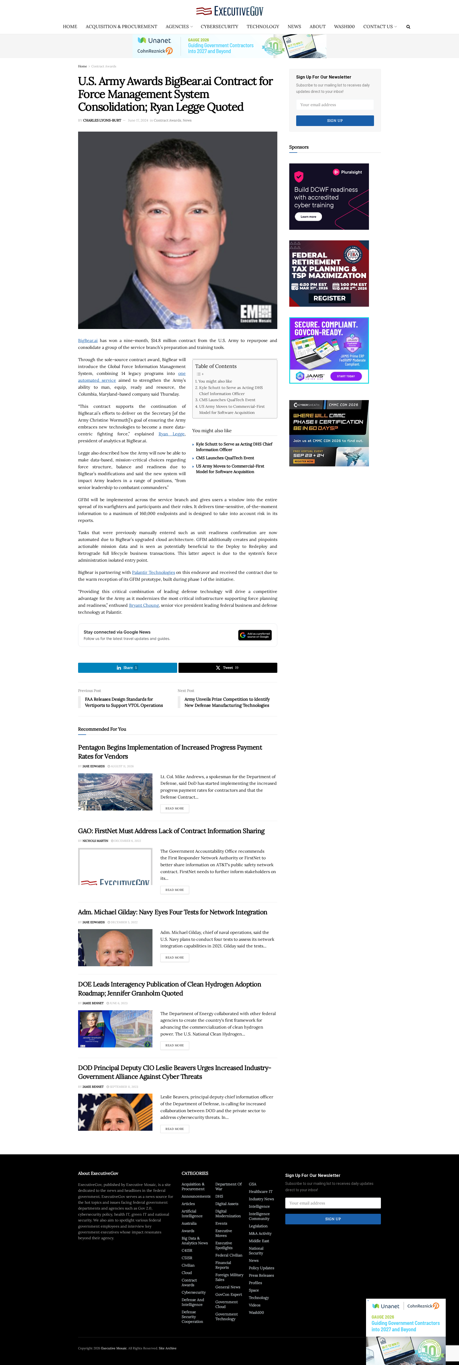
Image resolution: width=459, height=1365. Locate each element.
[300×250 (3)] (329, 196)
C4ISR (187, 1250)
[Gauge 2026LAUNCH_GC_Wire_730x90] (229, 46)
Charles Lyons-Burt (102, 120)
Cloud (187, 1272)
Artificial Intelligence (192, 1213)
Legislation (258, 1226)
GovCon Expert (228, 1294)
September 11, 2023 (123, 1087)
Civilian (188, 1265)
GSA (252, 1184)
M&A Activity (260, 1233)
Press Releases (261, 1275)
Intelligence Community (259, 1216)
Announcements (196, 1196)
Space (254, 1290)
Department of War (228, 1186)
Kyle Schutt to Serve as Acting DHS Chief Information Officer (231, 390)
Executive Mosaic (114, 1348)
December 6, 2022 (127, 841)
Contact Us (378, 26)
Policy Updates (261, 1268)
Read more (177, 807)
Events (221, 1223)
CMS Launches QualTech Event (227, 399)
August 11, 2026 (122, 766)
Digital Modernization (228, 1213)
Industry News (261, 1199)
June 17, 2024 (138, 120)
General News (227, 1287)
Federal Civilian (229, 1255)
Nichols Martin (95, 841)
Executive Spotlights (223, 1245)
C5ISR (187, 1257)
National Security (256, 1250)
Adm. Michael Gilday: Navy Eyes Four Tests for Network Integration (172, 912)
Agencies (177, 26)
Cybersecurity (219, 26)
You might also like (215, 381)
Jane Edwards (94, 766)
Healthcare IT (261, 1191)
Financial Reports (223, 1265)
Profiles (255, 1282)
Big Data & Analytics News (195, 1240)
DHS (219, 1196)
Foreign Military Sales (229, 1277)
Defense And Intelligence (193, 1302)
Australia (189, 1223)
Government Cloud (226, 1304)
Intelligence (259, 1206)
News (294, 26)
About (318, 26)
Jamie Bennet (93, 1003)
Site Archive (168, 1348)
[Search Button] (408, 26)
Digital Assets (226, 1203)
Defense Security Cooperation (192, 1317)
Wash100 (344, 26)
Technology (263, 26)
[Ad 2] (329, 350)
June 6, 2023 (118, 1003)
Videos (254, 1305)
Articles (188, 1203)
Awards (188, 1230)
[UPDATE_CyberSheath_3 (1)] (329, 433)
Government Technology (226, 1316)
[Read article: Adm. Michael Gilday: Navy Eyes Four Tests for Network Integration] (115, 947)
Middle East (259, 1240)
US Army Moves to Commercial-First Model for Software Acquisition (232, 409)
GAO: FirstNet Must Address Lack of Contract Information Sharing (171, 831)
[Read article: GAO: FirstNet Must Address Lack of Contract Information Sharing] (115, 866)
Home (70, 26)
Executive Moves (223, 1233)
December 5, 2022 (124, 922)
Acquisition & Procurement (121, 26)
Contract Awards (103, 66)
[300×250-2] (329, 273)
